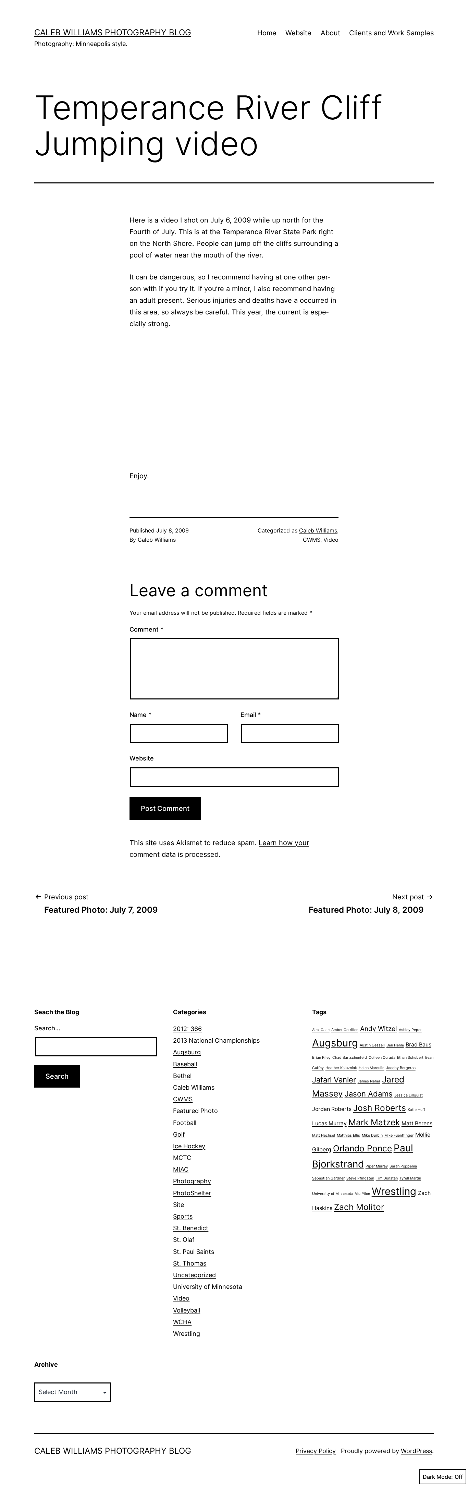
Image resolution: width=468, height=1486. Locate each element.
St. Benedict (190, 1228)
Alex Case (321, 1030)
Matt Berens (417, 1123)
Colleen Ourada (382, 1057)
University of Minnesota (207, 1286)
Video (330, 539)
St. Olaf (184, 1239)
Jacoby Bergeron (401, 1068)
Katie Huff (416, 1109)
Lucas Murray (329, 1123)
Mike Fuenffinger (399, 1135)
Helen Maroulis (371, 1068)
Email (251, 714)
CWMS (311, 539)
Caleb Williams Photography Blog (112, 32)
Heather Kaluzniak (341, 1068)
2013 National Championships (216, 1040)
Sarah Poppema (403, 1166)
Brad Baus (418, 1044)
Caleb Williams (157, 539)
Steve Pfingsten (360, 1178)
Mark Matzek (374, 1122)
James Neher (369, 1081)
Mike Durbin (372, 1135)
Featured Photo (195, 1110)
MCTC (182, 1157)
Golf (179, 1134)
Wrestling (186, 1333)
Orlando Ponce (362, 1148)
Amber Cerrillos (344, 1030)
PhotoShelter (192, 1193)
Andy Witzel (378, 1028)
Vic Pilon (362, 1193)
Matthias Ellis (348, 1135)
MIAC (180, 1169)
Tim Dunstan (387, 1178)
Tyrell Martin (410, 1178)
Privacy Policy (316, 1450)
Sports (183, 1216)
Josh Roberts (379, 1108)
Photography (192, 1181)
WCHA (182, 1322)
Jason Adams (369, 1093)
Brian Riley (321, 1057)
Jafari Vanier (334, 1079)
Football (184, 1122)
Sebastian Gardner (328, 1178)
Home (266, 33)
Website (298, 33)
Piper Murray (377, 1166)
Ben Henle (395, 1045)
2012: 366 (187, 1028)
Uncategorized (194, 1275)
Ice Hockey (189, 1146)
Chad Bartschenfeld (349, 1057)
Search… (47, 1028)
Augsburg (187, 1052)
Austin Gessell (372, 1045)
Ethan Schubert (410, 1057)
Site (178, 1204)
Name (140, 714)
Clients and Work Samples (391, 33)
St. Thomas (189, 1263)
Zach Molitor (359, 1207)
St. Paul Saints (193, 1251)
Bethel (182, 1075)
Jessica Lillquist (408, 1095)
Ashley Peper (410, 1030)
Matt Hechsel (323, 1135)
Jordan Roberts (332, 1109)
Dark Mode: (438, 1476)
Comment (146, 629)
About (330, 33)
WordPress (416, 1450)
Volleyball (186, 1310)
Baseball (185, 1064)
